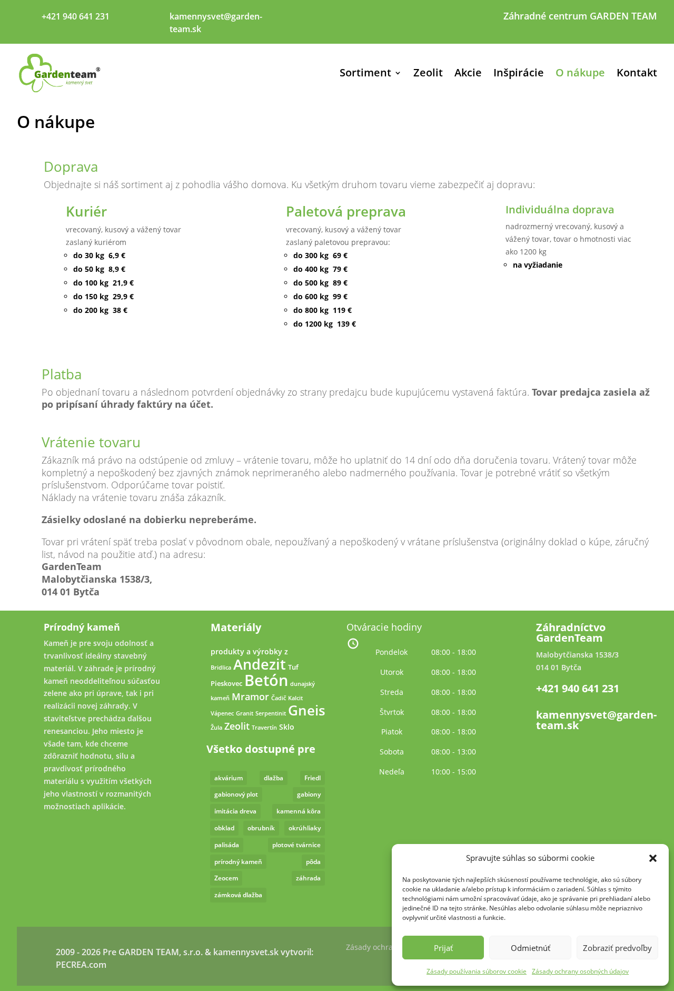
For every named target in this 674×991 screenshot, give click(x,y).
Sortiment (365, 72)
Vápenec (222, 713)
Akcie (468, 72)
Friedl (312, 777)
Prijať (443, 948)
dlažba (273, 777)
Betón (266, 680)
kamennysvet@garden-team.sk (596, 720)
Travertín (264, 727)
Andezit (259, 664)
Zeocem (226, 878)
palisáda (226, 844)
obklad (224, 827)
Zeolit (428, 72)
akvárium (228, 777)
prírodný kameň (238, 861)
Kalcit (295, 698)
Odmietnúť (530, 948)
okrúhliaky (305, 827)
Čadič (278, 698)
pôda (313, 861)
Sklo (286, 727)
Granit (244, 713)
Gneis (306, 710)
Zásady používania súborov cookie (477, 971)
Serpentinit (270, 713)
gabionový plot (236, 794)
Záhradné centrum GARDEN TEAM (580, 17)
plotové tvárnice (296, 844)
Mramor (250, 696)
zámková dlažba (238, 894)
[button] (653, 858)
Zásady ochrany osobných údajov (580, 971)
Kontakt (637, 72)
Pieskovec (226, 683)
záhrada (308, 878)
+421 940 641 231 (577, 688)
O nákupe (580, 72)
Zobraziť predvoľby (617, 948)
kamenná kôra (298, 811)
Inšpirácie (518, 72)
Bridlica (221, 667)
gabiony (309, 794)
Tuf (293, 667)
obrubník (261, 827)
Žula (216, 727)
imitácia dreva (235, 811)
